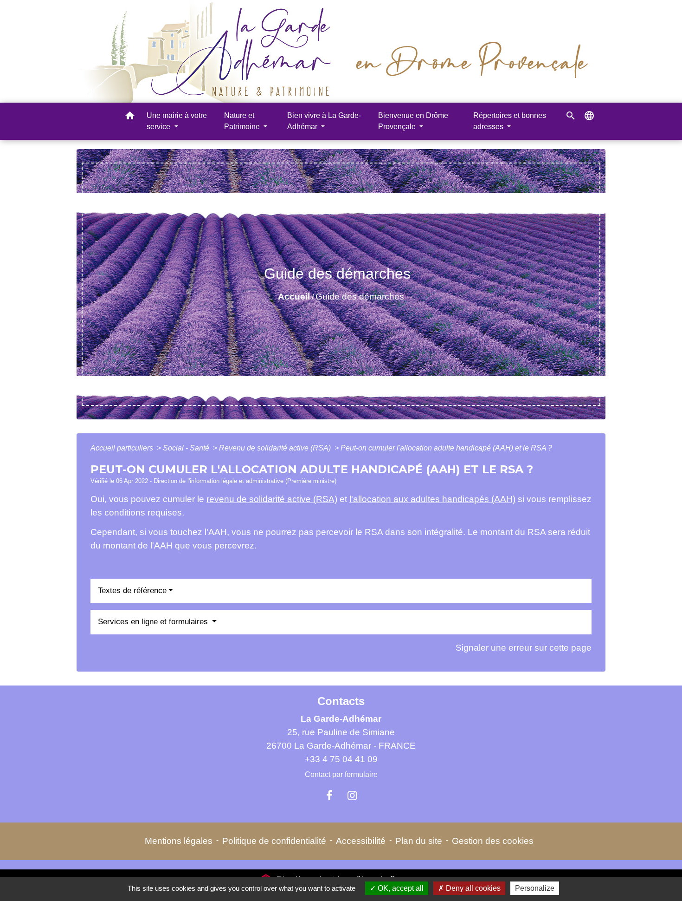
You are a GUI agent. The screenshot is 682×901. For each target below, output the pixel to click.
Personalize (534, 888)
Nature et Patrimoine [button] (243, 121)
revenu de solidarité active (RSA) (271, 499)
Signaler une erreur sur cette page (524, 648)
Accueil (294, 296)
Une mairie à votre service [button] (177, 121)
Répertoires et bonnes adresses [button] (509, 121)
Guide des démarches (359, 296)
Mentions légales (178, 841)
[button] (130, 117)
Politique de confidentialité (274, 841)
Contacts (341, 701)
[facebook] (329, 795)
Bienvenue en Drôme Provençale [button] (413, 121)
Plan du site (418, 841)
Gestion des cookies (493, 841)
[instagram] (352, 795)
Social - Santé (187, 448)
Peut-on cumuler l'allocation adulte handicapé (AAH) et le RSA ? (446, 448)
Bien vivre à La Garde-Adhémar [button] (324, 121)
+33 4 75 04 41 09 (341, 759)
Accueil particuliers (122, 448)
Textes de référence (132, 590)
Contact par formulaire (341, 774)
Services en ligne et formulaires (154, 621)
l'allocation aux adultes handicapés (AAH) (432, 499)
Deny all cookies (472, 888)
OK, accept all (400, 888)
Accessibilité (361, 841)
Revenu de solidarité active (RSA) (276, 448)
